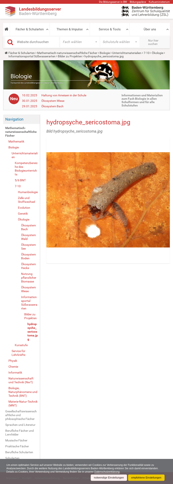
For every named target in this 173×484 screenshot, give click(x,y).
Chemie (13, 366)
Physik (12, 360)
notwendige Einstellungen (109, 477)
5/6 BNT (20, 180)
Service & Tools (110, 29)
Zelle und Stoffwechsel (26, 199)
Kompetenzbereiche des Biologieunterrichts (26, 168)
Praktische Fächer (17, 446)
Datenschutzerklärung (107, 471)
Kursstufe (21, 345)
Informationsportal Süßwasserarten (31, 56)
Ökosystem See (28, 246)
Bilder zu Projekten (70, 56)
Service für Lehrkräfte (18, 352)
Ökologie (157, 53)
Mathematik (16, 141)
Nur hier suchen (153, 42)
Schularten (12, 458)
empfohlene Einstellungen (146, 477)
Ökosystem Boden (28, 256)
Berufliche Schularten (19, 452)
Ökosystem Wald (28, 237)
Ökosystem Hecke (28, 266)
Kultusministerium (159, 1)
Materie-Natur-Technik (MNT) (23, 403)
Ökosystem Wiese (52, 100)
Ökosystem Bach (52, 106)
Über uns (150, 29)
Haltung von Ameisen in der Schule (63, 95)
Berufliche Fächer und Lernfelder (19, 432)
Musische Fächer (16, 440)
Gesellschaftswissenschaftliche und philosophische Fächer (21, 415)
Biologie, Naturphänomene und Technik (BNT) (22, 391)
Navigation (14, 119)
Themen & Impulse (70, 29)
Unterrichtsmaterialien (126, 53)
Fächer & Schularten (30, 29)
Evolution (24, 207)
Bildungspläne (138, 1)
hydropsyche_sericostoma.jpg (32, 331)
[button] (6, 29)
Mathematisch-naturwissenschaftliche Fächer (67, 53)
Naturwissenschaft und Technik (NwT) (21, 380)
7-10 (147, 53)
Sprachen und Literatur (20, 424)
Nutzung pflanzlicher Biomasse (28, 277)
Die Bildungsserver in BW (113, 1)
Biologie (105, 53)
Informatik (15, 372)
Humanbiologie (28, 192)
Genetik (23, 213)
